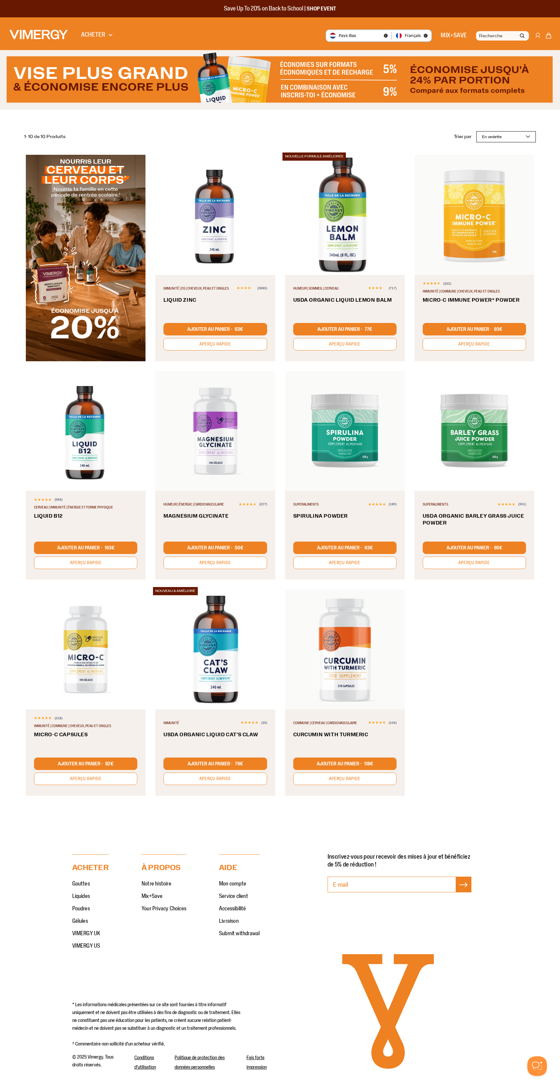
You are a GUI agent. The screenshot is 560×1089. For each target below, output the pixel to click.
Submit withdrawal (239, 934)
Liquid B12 (48, 516)
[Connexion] (537, 38)
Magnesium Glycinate (196, 516)
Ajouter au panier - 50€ (215, 547)
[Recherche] (522, 36)
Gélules (80, 921)
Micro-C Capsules (61, 734)
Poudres (81, 909)
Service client (233, 896)
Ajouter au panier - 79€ (215, 763)
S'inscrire (463, 891)
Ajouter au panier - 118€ (345, 763)
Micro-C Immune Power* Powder (471, 300)
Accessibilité (232, 909)
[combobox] (501, 36)
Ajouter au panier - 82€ (85, 763)
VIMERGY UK (86, 934)
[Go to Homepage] (38, 34)
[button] (548, 37)
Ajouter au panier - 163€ (85, 547)
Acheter (93, 34)
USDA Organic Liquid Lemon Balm (342, 300)
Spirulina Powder (320, 516)
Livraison (229, 921)
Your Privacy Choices (164, 909)
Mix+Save (152, 896)
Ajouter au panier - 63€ (215, 329)
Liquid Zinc (179, 300)
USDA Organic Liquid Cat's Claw (210, 734)
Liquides (81, 896)
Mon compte (232, 884)
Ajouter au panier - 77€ (344, 329)
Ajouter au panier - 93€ (474, 329)
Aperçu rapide (215, 344)
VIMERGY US (86, 946)
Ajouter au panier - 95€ (474, 547)
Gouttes (81, 884)
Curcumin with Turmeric (330, 734)
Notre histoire (156, 884)
